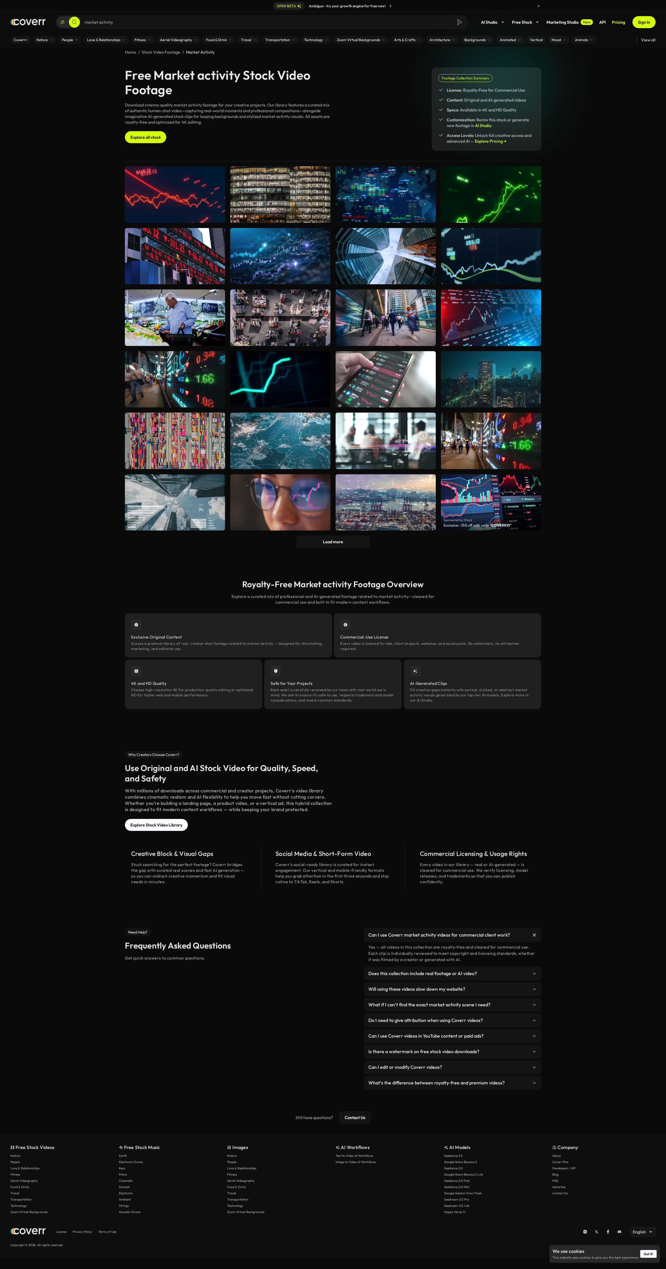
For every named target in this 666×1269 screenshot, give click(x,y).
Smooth (124, 1187)
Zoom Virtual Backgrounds (29, 1212)
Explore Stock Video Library (156, 825)
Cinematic (126, 1181)
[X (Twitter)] (596, 1231)
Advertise (558, 1187)
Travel (14, 1193)
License (61, 1232)
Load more (333, 541)
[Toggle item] (534, 935)
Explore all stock (145, 137)
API (602, 22)
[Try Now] (390, 6)
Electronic (126, 1193)
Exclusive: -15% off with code (477, 525)
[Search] (74, 22)
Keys (122, 1168)
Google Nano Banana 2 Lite (463, 1174)
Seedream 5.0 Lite (456, 1206)
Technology (18, 1206)
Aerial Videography (24, 1181)
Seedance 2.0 (453, 1168)
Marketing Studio (569, 22)
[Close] (538, 6)
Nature (15, 1156)
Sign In (644, 22)
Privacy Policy (82, 1232)
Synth (123, 1156)
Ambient (125, 1199)
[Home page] (28, 22)
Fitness (15, 1174)
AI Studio (489, 22)
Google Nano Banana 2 (460, 1162)
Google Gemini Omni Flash (463, 1193)
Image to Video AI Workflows (356, 1162)
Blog (555, 1174)
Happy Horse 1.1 (454, 1212)
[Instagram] (585, 1231)
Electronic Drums (131, 1162)
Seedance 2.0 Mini (457, 1187)
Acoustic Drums (129, 1212)
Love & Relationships (25, 1168)
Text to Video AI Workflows (354, 1156)
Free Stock (522, 22)
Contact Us (355, 1117)
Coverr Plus (560, 1162)
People (15, 1162)
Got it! (648, 1254)
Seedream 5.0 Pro (456, 1199)
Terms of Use (107, 1232)
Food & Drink (19, 1187)
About (556, 1156)
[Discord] (619, 1231)
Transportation (21, 1199)
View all (648, 39)
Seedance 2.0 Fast (457, 1181)
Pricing (618, 22)
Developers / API (563, 1168)
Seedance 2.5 (453, 1156)
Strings (124, 1206)
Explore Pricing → (491, 141)
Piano (123, 1174)
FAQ (555, 1181)
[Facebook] (608, 1231)
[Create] (62, 22)
